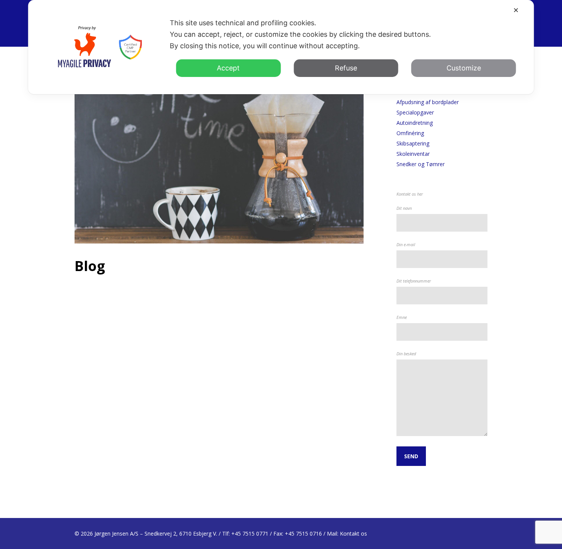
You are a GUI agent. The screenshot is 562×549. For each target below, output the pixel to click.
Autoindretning (414, 122)
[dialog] (281, 47)
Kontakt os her (409, 194)
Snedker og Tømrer (420, 164)
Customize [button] (464, 68)
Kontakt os (353, 533)
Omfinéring (410, 133)
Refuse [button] (346, 68)
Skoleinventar (413, 153)
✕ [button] (516, 10)
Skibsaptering (412, 143)
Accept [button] (228, 68)
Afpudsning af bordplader (427, 102)
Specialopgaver (415, 112)
